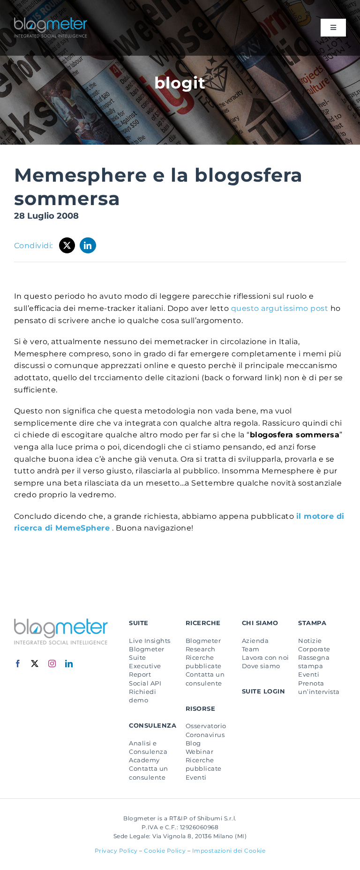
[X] (67, 245)
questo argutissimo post (279, 308)
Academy (144, 760)
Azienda (255, 640)
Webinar (199, 751)
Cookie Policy (165, 850)
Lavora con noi (265, 657)
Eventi (196, 777)
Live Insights (149, 640)
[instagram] (52, 663)
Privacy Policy (116, 850)
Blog (193, 743)
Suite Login (263, 691)
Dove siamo (261, 666)
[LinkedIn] (87, 245)
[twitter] (35, 663)
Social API (145, 683)
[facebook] (18, 663)
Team (251, 649)
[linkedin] (69, 663)
